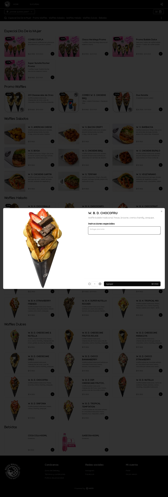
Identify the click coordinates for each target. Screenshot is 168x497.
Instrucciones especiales (101, 223)
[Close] (162, 211)
